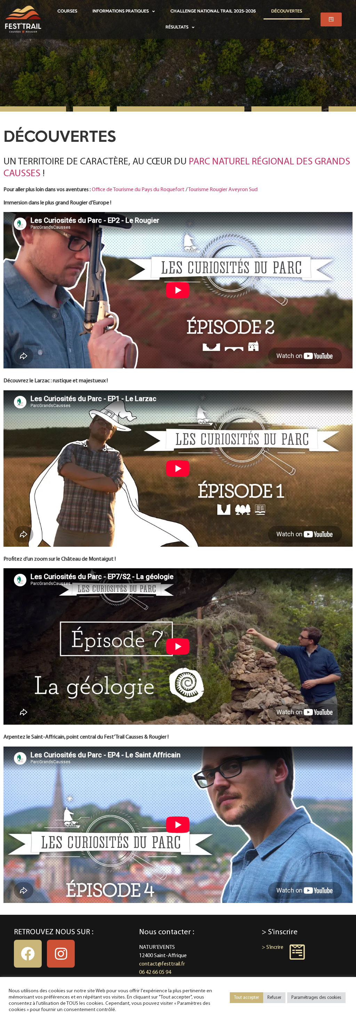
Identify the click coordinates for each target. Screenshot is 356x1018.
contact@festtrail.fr (162, 964)
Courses (67, 11)
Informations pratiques (120, 11)
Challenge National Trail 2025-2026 (213, 11)
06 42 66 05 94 (155, 972)
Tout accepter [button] (246, 997)
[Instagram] (61, 954)
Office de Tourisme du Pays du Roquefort (138, 190)
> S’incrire (272, 947)
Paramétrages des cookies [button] (316, 997)
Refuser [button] (274, 997)
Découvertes (286, 11)
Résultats (176, 27)
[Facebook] (28, 954)
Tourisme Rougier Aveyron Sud (223, 190)
